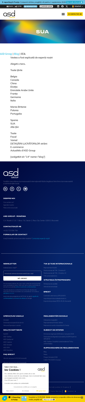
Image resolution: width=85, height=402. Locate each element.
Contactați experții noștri (40, 238)
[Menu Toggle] (63, 14)
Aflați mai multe (48, 399)
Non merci (10, 391)
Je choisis (25, 391)
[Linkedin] (58, 6)
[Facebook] (62, 6)
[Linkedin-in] (5, 189)
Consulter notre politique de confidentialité (16, 383)
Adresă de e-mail (10, 268)
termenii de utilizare (20, 298)
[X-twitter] (67, 6)
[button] (4, 398)
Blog (16, 54)
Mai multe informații (64, 2)
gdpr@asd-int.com (8, 293)
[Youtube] (25, 189)
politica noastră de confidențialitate (25, 287)
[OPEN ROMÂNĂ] (82, 6)
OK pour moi (41, 391)
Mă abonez (22, 278)
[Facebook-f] (12, 189)
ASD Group (6, 54)
